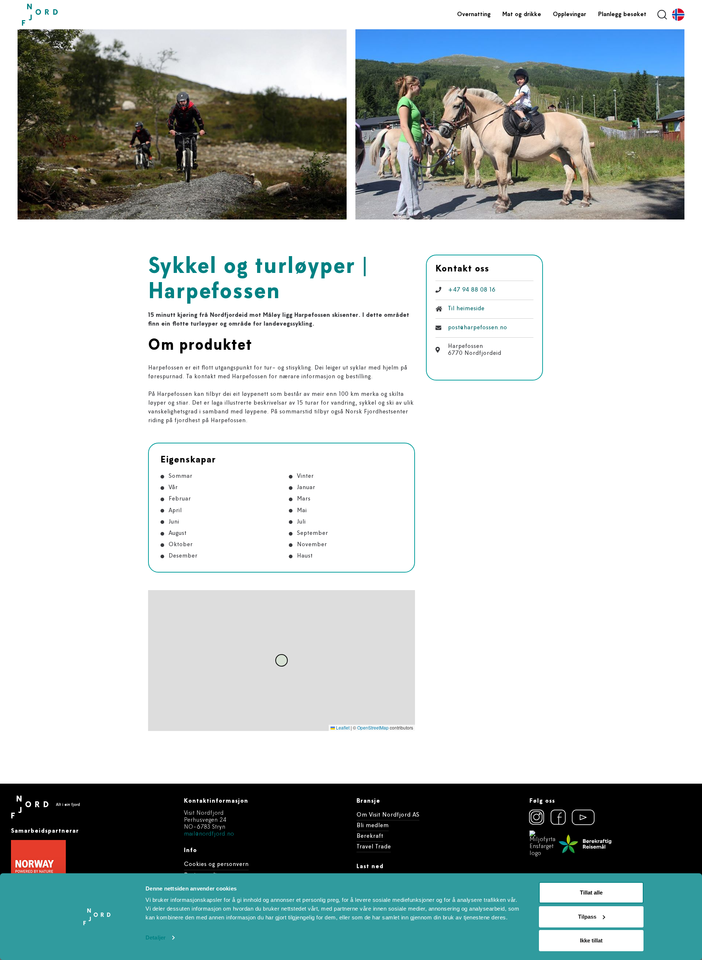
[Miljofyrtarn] (542, 844)
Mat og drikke (521, 15)
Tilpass (587, 917)
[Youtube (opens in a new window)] (580, 817)
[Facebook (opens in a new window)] (558, 817)
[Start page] (56, 14)
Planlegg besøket (622, 15)
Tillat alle (591, 892)
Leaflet (342, 727)
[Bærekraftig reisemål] (585, 844)
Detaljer (156, 937)
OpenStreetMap (373, 727)
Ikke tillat (591, 940)
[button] (281, 660)
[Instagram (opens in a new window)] (536, 817)
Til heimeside (466, 309)
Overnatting (474, 15)
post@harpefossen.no (477, 328)
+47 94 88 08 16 (471, 290)
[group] (182, 124)
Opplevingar (569, 15)
